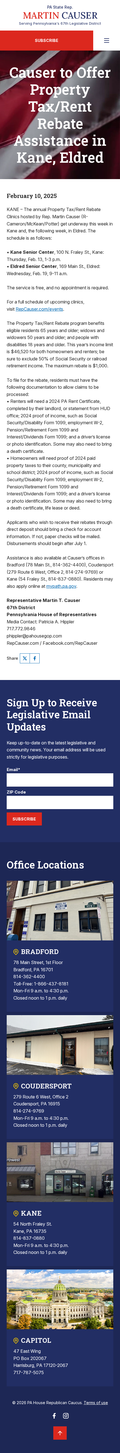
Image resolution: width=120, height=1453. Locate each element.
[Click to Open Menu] (106, 41)
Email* (13, 769)
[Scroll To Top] (60, 1433)
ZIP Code (16, 792)
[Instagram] (66, 1417)
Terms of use (96, 1402)
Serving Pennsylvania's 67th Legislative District (60, 15)
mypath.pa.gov (61, 586)
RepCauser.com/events (39, 309)
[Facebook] (35, 658)
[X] (25, 658)
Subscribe (46, 40)
